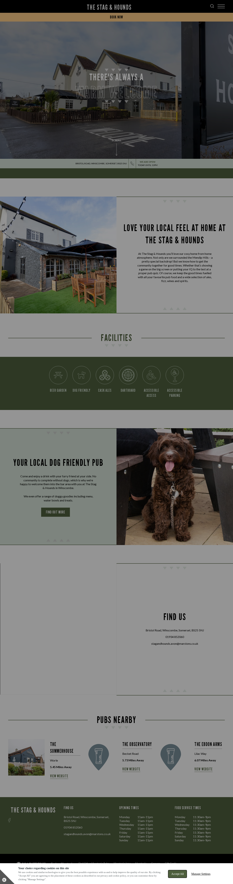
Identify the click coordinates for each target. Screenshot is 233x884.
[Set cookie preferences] (7, 876)
